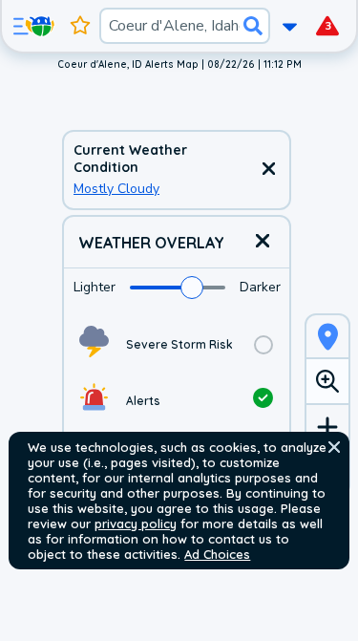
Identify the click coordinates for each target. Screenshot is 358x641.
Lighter (95, 287)
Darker (260, 287)
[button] (334, 447)
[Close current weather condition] (268, 170)
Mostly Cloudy (116, 189)
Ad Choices (217, 554)
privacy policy (136, 523)
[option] (176, 344)
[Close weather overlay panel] (262, 242)
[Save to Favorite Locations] (80, 26)
